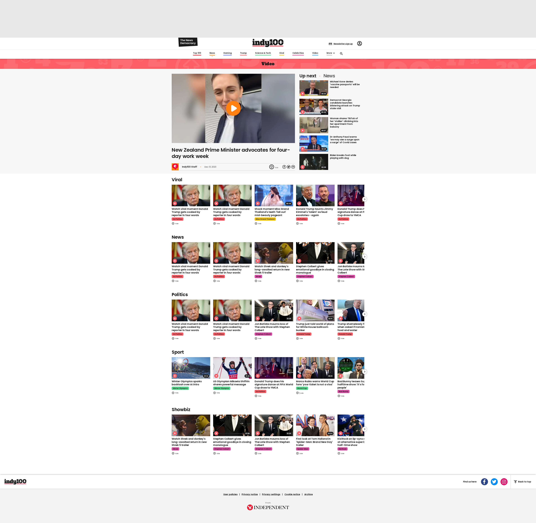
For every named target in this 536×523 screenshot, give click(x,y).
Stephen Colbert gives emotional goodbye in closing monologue (315, 269)
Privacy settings (271, 494)
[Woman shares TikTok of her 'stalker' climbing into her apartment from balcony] (313, 125)
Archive (308, 494)
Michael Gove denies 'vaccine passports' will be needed (345, 84)
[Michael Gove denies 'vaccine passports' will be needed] (313, 88)
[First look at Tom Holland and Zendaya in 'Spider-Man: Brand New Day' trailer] (315, 425)
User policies (230, 494)
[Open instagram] (504, 481)
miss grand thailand (265, 219)
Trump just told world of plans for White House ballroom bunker (315, 327)
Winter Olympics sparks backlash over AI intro (187, 383)
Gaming (227, 53)
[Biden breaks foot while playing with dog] (313, 162)
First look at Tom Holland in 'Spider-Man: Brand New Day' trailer (314, 442)
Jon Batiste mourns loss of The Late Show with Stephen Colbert (355, 269)
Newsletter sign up (343, 43)
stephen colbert (304, 276)
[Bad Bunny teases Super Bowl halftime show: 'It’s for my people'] (357, 368)
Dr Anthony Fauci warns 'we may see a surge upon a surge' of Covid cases (344, 139)
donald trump (303, 334)
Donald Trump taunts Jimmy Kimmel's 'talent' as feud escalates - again (314, 212)
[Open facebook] (484, 481)
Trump (243, 53)
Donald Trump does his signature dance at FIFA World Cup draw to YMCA (357, 212)
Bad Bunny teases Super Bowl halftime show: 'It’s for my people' (356, 384)
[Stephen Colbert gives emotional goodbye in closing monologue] (315, 253)
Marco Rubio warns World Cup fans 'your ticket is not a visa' (315, 383)
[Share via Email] (293, 167)
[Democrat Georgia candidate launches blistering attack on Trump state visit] (313, 107)
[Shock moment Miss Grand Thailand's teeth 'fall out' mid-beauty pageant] (274, 195)
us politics (177, 219)
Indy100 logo (268, 43)
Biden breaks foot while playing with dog (343, 157)
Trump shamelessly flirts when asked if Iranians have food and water (355, 327)
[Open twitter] (494, 481)
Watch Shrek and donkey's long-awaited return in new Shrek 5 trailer (272, 269)
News (212, 53)
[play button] (233, 108)
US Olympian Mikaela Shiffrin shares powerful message (231, 383)
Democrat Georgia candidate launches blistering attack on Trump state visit (345, 104)
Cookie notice (292, 494)
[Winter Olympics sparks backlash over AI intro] (191, 368)
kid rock (342, 449)
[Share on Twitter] (288, 167)
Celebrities (298, 53)
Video (315, 53)
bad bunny (343, 391)
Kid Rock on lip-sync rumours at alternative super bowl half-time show (356, 442)
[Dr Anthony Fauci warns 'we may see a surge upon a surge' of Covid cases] (313, 143)
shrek (258, 276)
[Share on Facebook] (284, 167)
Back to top (524, 481)
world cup (302, 388)
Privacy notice (250, 494)
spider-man (302, 449)
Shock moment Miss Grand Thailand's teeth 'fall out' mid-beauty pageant (272, 212)
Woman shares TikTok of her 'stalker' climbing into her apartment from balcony (344, 122)
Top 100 (197, 53)
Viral (281, 53)
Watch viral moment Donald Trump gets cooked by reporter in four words (190, 212)
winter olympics (180, 388)
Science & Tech (263, 53)
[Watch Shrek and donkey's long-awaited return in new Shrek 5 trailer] (274, 253)
